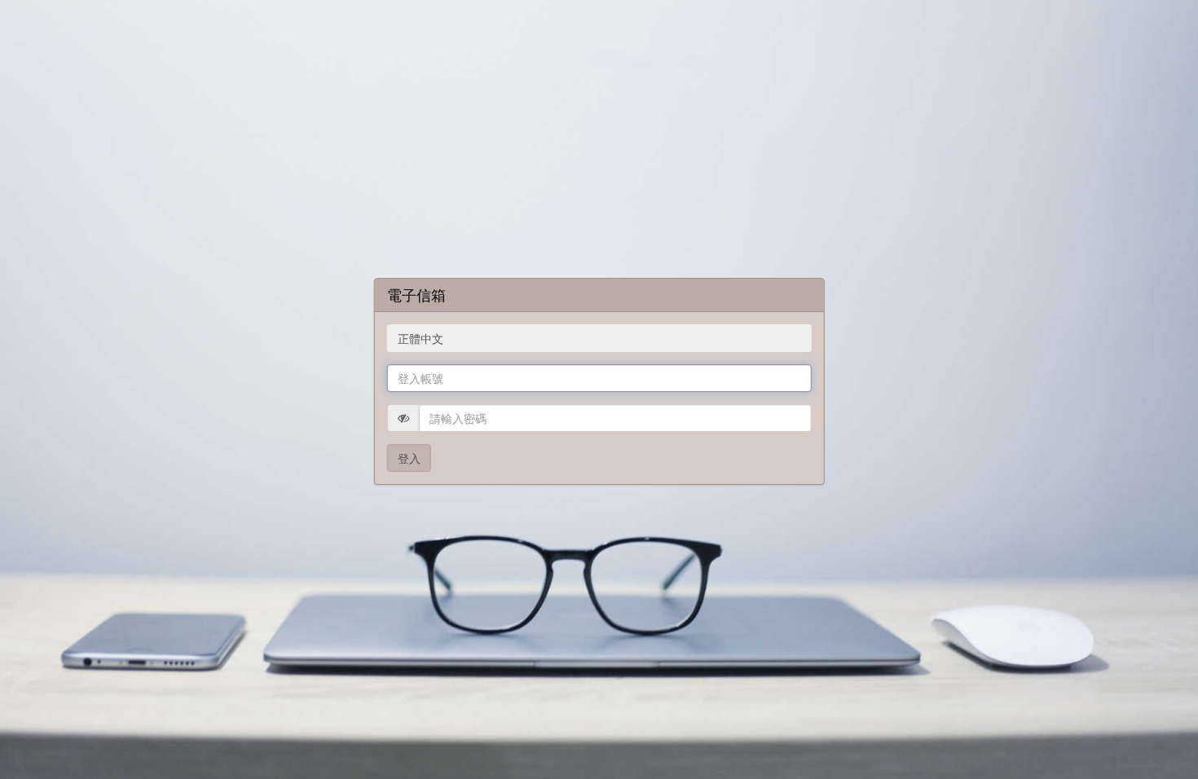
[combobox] (599, 338)
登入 (409, 458)
